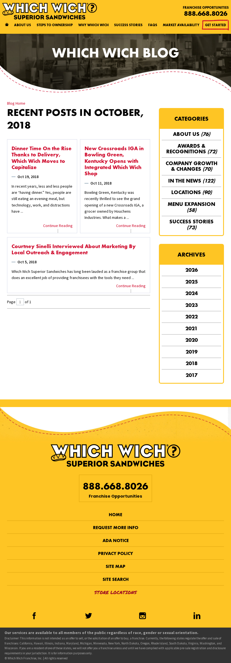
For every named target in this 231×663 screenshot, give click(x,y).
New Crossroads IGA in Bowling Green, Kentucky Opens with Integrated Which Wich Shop (114, 161)
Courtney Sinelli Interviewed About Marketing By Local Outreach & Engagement (74, 249)
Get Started (215, 25)
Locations (191, 192)
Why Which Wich (93, 25)
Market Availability (181, 25)
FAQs (152, 25)
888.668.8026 (205, 13)
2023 (191, 305)
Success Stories (128, 25)
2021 (191, 328)
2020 (191, 340)
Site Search (116, 579)
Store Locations (115, 592)
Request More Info (115, 527)
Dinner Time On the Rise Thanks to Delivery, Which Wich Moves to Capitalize (42, 157)
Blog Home (16, 103)
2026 (191, 270)
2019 (191, 352)
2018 (191, 363)
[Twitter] (88, 616)
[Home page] (6, 25)
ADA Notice (116, 540)
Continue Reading (58, 225)
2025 (191, 281)
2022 (191, 316)
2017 (191, 375)
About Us (22, 25)
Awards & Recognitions (191, 149)
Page (11, 301)
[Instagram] (142, 616)
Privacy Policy (115, 553)
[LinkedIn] (197, 616)
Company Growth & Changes (191, 166)
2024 (191, 293)
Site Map (115, 566)
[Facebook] (34, 616)
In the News (191, 180)
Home (115, 514)
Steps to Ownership (55, 25)
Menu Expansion (191, 207)
